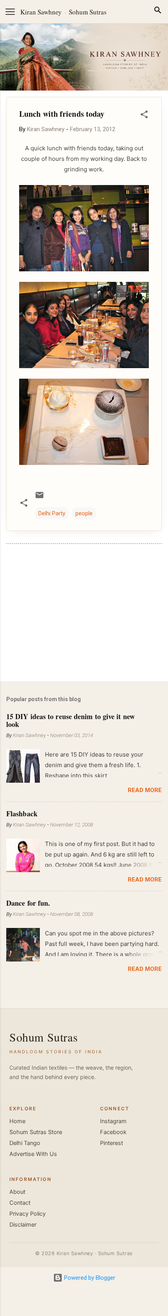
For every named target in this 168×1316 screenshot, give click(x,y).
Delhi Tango (24, 1143)
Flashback (22, 813)
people (84, 513)
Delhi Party (51, 513)
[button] (144, 116)
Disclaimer (22, 1224)
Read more (145, 790)
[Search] (158, 11)
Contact (19, 1202)
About (17, 1191)
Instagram (113, 1121)
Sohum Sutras (88, 11)
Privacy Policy (27, 1213)
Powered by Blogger (89, 1277)
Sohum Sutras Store (35, 1132)
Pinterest (111, 1143)
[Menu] (10, 12)
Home (17, 1121)
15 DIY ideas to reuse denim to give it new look (70, 720)
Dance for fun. (28, 903)
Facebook (113, 1132)
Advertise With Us (33, 1154)
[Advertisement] (84, 614)
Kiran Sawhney (41, 11)
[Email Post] (39, 497)
